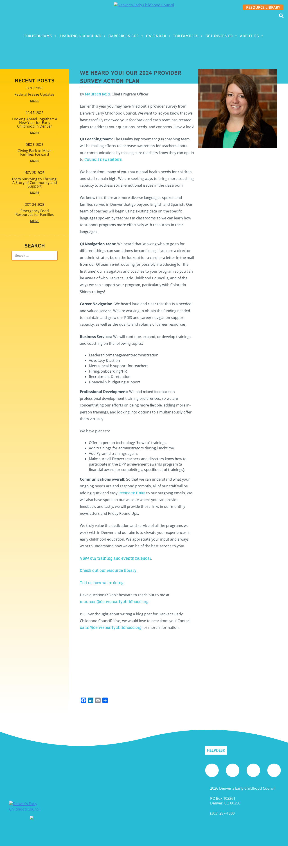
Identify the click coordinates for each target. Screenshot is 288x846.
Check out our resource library (108, 570)
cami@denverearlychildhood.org (111, 627)
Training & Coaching (80, 36)
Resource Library (263, 7)
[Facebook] (253, 770)
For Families (185, 36)
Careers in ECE (123, 36)
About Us (249, 36)
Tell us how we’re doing (102, 583)
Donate (186, 32)
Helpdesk (216, 750)
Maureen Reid (97, 94)
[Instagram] (232, 770)
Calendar (156, 36)
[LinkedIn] (274, 770)
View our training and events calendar (115, 558)
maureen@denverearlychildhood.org (114, 602)
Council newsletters (103, 159)
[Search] (281, 15)
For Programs (38, 36)
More (34, 101)
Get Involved (219, 36)
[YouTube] (212, 770)
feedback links (131, 493)
